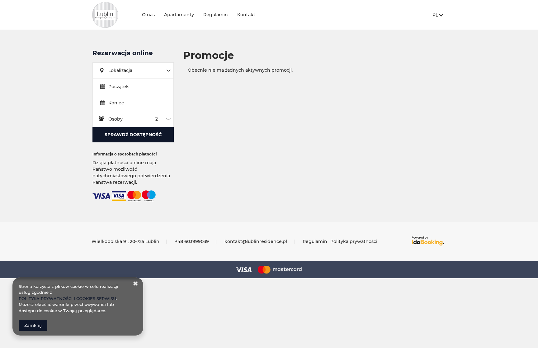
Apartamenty (179, 14)
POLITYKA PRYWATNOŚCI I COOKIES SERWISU (67, 298)
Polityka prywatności (353, 241)
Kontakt (246, 14)
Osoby (115, 119)
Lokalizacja (120, 70)
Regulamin (215, 14)
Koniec (116, 103)
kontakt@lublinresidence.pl (255, 241)
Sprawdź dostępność (133, 134)
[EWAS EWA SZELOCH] (112, 15)
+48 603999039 (192, 241)
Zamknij (33, 325)
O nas (148, 14)
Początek (118, 86)
